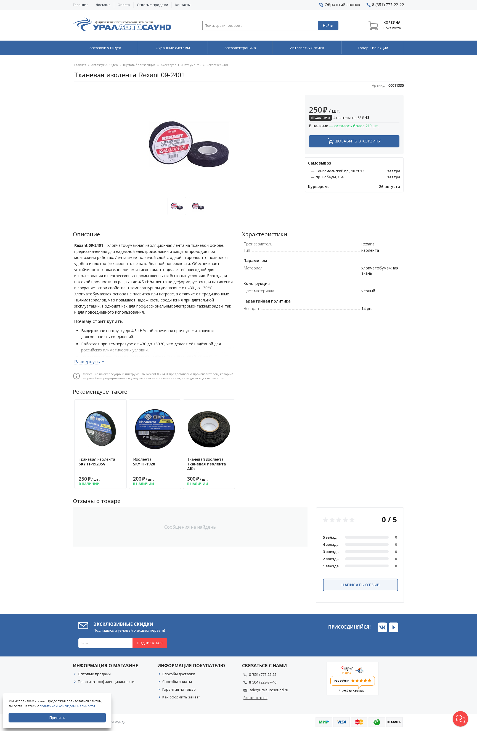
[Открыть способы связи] (460, 719)
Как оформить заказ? (181, 697)
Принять (57, 717)
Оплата (124, 4)
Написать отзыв (360, 584)
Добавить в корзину (358, 141)
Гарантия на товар (179, 689)
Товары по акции (373, 47)
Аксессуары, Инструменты (181, 65)
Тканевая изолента (97, 462)
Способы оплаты (177, 681)
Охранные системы (173, 47)
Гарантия (80, 4)
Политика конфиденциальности (106, 681)
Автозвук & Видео (105, 47)
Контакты (182, 4)
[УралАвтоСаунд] (122, 25)
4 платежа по (348, 117)
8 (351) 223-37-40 (262, 682)
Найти (328, 25)
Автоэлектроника (240, 47)
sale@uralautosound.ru (269, 689)
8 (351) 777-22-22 (262, 674)
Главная (80, 65)
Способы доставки (178, 673)
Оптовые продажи (152, 4)
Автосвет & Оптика (307, 47)
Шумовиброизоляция (139, 65)
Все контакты (255, 697)
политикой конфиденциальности (67, 706)
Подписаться (150, 642)
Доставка (103, 4)
